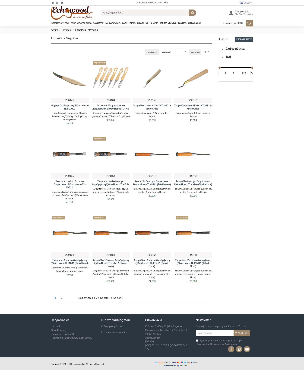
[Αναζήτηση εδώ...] (192, 13)
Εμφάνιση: (195, 52)
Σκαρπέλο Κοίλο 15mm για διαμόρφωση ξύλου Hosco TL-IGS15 (70, 184)
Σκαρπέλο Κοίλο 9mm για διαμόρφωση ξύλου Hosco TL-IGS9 (110, 183)
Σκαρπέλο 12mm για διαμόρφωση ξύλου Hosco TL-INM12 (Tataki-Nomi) (111, 263)
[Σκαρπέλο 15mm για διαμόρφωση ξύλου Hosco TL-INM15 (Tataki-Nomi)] (152, 233)
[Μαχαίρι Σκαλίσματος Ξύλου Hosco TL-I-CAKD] (70, 79)
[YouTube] (62, 3)
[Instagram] (57, 3)
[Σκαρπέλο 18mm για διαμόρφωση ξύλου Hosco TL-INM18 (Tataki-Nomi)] (193, 233)
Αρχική (54, 30)
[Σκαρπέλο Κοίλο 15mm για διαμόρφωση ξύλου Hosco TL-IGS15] (70, 154)
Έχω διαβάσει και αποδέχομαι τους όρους (220, 342)
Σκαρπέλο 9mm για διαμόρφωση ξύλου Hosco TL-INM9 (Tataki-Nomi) (70, 262)
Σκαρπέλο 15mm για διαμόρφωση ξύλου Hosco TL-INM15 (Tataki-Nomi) (152, 263)
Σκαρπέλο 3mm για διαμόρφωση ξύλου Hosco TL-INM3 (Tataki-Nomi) (152, 183)
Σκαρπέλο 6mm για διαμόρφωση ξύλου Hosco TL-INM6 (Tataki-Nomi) (193, 183)
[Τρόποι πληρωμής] (176, 364)
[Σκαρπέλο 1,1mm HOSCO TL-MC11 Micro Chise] (152, 79)
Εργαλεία (66, 30)
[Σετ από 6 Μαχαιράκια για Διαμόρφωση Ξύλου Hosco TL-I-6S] (111, 79)
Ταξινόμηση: (152, 52)
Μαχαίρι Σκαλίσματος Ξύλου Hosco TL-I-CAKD (70, 107)
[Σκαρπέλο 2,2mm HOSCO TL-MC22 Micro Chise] (193, 79)
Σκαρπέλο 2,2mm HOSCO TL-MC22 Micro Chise (193, 107)
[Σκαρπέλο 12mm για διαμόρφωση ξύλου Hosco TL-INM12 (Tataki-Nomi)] (111, 233)
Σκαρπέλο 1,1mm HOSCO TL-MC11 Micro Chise (152, 107)
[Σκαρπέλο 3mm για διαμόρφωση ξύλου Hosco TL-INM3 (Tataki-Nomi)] (152, 154)
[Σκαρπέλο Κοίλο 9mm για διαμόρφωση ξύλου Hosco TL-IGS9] (111, 154)
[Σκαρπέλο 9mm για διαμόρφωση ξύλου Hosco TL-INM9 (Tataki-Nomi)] (70, 233)
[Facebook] (53, 3)
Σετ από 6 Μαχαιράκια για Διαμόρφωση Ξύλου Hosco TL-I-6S (110, 107)
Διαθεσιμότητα (235, 48)
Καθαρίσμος (245, 39)
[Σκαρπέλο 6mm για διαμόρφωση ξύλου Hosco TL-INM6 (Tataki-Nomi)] (193, 154)
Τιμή (228, 56)
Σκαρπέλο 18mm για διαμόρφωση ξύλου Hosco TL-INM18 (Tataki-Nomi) (193, 263)
